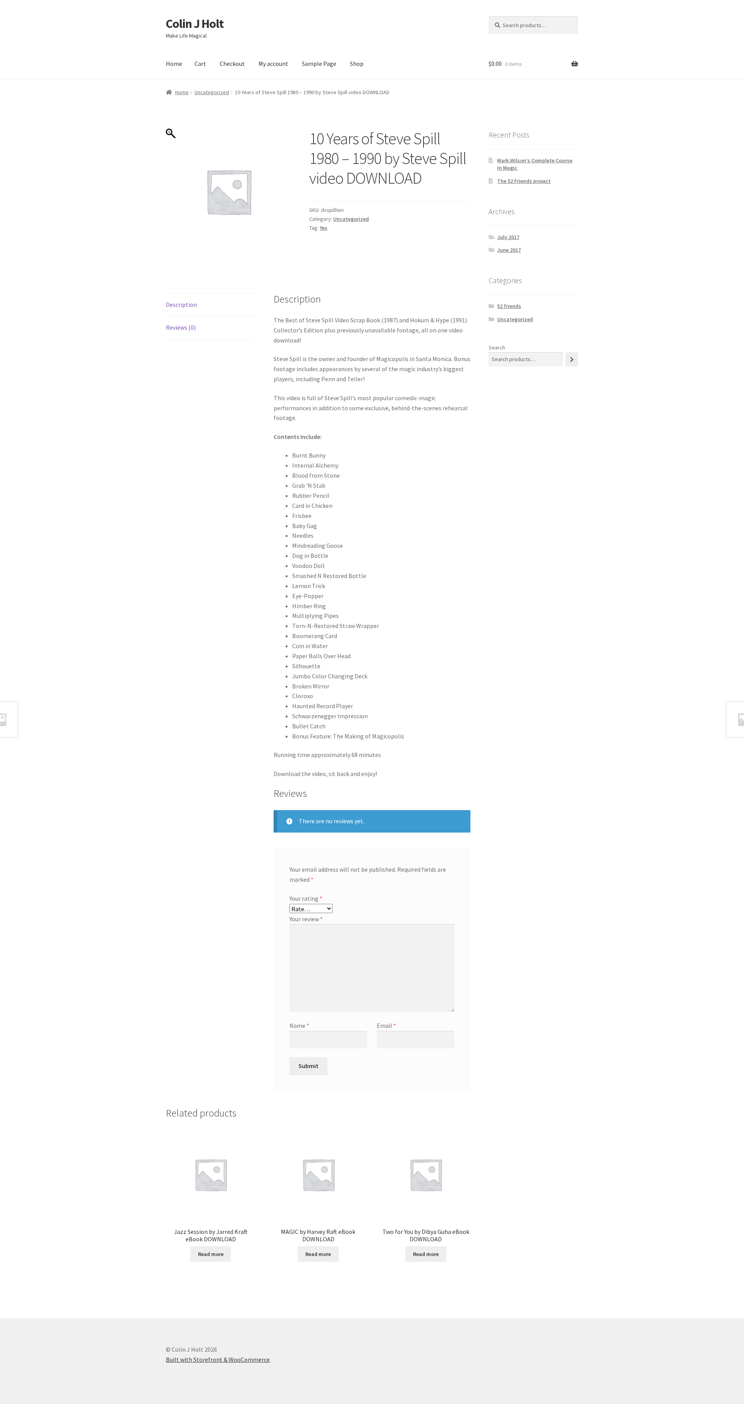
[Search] (571, 359)
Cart (200, 63)
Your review (306, 919)
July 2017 (508, 237)
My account (273, 63)
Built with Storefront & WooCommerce (218, 1359)
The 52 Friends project (524, 180)
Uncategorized (212, 92)
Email (386, 1025)
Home (174, 63)
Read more (211, 1254)
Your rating (305, 898)
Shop (356, 63)
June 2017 (509, 249)
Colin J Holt (195, 23)
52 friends (509, 306)
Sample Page (319, 63)
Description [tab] (181, 304)
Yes (323, 227)
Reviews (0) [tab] (181, 327)
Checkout (232, 63)
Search (497, 347)
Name (299, 1025)
